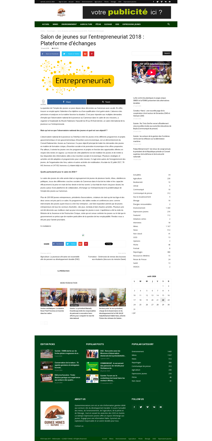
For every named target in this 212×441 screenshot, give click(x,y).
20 (152, 300)
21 (158, 300)
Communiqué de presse (142, 193)
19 (147, 300)
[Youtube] (170, 1)
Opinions (136, 241)
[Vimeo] (161, 1)
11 (140, 295)
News (135, 230)
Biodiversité (138, 182)
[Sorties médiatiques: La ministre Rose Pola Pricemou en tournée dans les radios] (53, 297)
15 (163, 295)
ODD (119, 2)
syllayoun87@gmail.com (93, 426)
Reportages (51, 31)
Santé (135, 263)
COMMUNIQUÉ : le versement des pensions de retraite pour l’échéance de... (112, 365)
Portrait (136, 248)
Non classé (137, 233)
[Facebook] (153, 1)
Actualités (137, 175)
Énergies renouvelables (142, 204)
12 (147, 295)
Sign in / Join (63, 2)
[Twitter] (157, 1)
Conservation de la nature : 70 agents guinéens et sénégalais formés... (67, 365)
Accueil (71, 2)
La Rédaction (63, 270)
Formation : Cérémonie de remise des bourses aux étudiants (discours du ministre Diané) (107, 258)
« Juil (133, 313)
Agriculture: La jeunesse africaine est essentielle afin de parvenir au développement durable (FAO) (60, 258)
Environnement (87, 2)
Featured (136, 215)
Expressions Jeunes (130, 2)
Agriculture (98, 2)
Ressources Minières (141, 256)
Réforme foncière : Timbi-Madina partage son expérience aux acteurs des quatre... (67, 377)
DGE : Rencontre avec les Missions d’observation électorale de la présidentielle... (113, 353)
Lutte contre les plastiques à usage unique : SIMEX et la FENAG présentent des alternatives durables (151, 100)
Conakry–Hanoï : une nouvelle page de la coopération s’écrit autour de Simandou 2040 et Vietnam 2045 (151, 113)
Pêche (106, 2)
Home (42, 31)
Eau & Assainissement (142, 197)
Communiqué (138, 189)
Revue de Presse (139, 259)
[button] (169, 24)
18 (140, 300)
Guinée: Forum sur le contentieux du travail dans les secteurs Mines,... (112, 378)
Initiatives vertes (139, 219)
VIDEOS (136, 267)
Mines (78, 2)
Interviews (137, 222)
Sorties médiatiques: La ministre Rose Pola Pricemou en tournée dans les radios (52, 310)
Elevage (113, 2)
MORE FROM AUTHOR (68, 283)
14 (158, 295)
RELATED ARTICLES (49, 283)
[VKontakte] (165, 1)
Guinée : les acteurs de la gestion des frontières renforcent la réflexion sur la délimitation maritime (151, 138)
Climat (135, 186)
